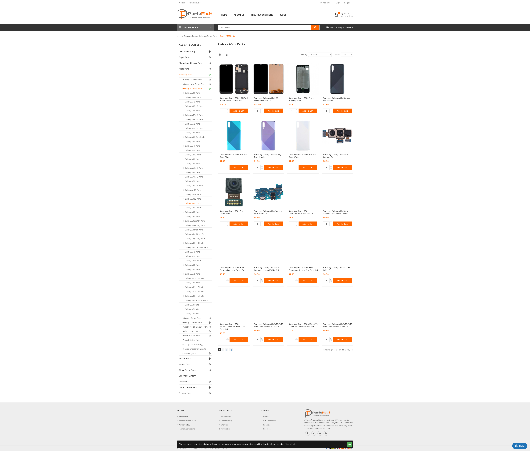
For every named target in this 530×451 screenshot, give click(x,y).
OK (349, 444)
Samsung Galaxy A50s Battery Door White (302, 155)
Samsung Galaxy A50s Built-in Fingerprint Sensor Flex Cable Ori (303, 268)
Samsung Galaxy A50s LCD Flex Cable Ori (337, 268)
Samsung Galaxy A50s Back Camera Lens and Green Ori (335, 212)
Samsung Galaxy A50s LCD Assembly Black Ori (266, 99)
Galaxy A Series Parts (208, 36)
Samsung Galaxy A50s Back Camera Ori (335, 155)
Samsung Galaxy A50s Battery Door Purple (267, 155)
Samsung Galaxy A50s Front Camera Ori (232, 212)
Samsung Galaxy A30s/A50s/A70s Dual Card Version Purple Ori (338, 325)
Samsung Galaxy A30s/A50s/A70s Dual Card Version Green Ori (304, 325)
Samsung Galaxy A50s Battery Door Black (336, 99)
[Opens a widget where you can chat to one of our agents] (519, 446)
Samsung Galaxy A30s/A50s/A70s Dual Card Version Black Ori (269, 325)
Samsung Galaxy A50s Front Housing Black (301, 99)
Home (179, 36)
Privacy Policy (290, 444)
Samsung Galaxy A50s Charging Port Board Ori (268, 212)
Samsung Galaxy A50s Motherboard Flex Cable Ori (301, 212)
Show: (337, 54)
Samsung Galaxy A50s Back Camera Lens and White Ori (266, 268)
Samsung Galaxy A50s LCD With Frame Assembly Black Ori (234, 99)
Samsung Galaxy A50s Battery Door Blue (233, 155)
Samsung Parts (190, 36)
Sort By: (304, 54)
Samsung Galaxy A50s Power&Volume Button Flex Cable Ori (232, 326)
